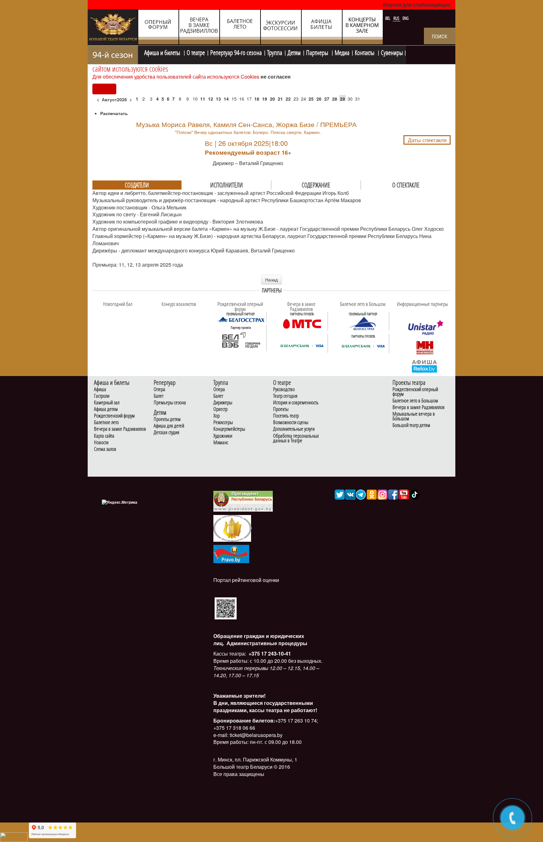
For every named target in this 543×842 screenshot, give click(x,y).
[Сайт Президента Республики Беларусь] (243, 500)
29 (342, 99)
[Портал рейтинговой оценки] (226, 607)
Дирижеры (222, 402)
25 (311, 99)
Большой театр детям (411, 425)
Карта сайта (104, 436)
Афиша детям (106, 409)
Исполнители (226, 185)
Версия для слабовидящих (417, 4)
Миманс (220, 442)
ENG (406, 18)
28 (334, 99)
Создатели (137, 185)
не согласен (276, 76)
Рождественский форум (114, 415)
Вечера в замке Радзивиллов (120, 429)
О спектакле (406, 185)
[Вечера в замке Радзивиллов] (302, 323)
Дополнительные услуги (294, 429)
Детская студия (166, 432)
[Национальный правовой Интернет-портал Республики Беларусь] (231, 553)
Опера (159, 389)
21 (280, 99)
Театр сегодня (285, 396)
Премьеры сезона (170, 402)
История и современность (296, 402)
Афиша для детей (169, 426)
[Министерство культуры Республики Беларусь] (232, 527)
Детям (294, 52)
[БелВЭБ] (240, 340)
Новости (101, 442)
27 (326, 99)
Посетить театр (286, 415)
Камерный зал (106, 402)
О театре (196, 52)
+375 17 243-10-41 (269, 653)
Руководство (284, 389)
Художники (222, 436)
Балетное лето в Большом (415, 400)
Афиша (100, 389)
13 (218, 99)
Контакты (365, 52)
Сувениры (392, 52)
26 (318, 99)
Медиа (342, 52)
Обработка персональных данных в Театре (296, 438)
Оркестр (220, 409)
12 (210, 99)
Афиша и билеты (162, 52)
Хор (216, 415)
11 (202, 99)
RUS (396, 18)
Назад (271, 279)
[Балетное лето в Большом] (363, 323)
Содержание (316, 185)
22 (288, 99)
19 (264, 99)
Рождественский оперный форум (415, 391)
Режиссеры (223, 422)
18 (256, 99)
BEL (388, 18)
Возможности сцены (290, 422)
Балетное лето (106, 422)
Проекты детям (167, 419)
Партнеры (317, 52)
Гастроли (101, 396)
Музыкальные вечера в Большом (413, 416)
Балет (158, 396)
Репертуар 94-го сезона (236, 52)
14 (226, 99)
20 (272, 99)
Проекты (280, 409)
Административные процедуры (266, 643)
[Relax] (424, 365)
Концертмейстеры (229, 429)
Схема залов (105, 449)
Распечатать (114, 113)
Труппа (274, 52)
